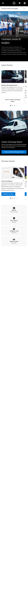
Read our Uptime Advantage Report (14, 152)
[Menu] (3, 3)
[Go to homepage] (14, 3)
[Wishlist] (19, 3)
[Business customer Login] (25, 3)
